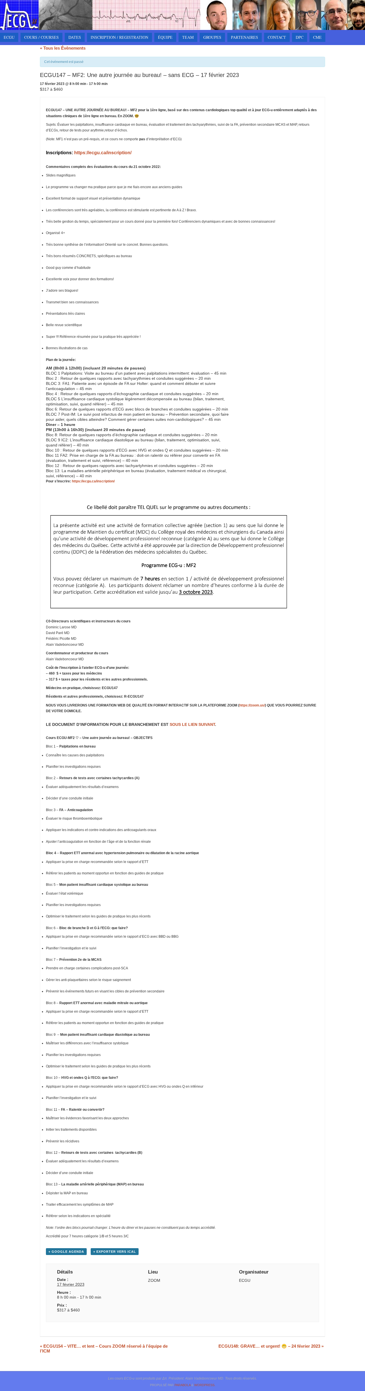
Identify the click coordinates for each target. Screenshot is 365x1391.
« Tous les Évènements (63, 48)
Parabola (182, 1385)
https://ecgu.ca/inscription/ (102, 152)
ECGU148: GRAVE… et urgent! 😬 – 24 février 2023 (271, 1346)
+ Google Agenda (66, 1251)
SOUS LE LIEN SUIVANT (192, 724)
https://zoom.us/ (252, 705)
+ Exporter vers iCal (114, 1251)
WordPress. (204, 1385)
